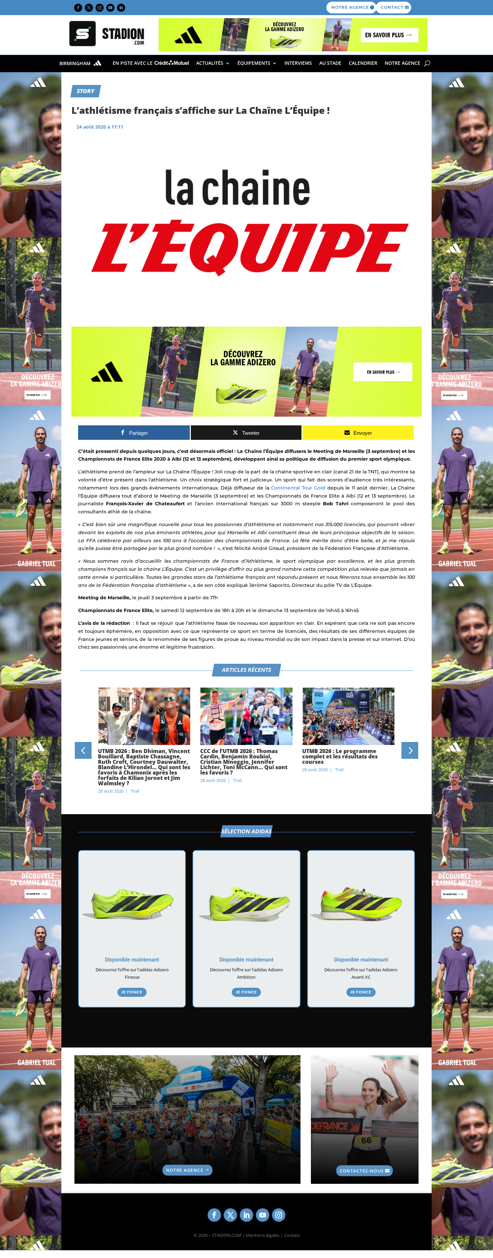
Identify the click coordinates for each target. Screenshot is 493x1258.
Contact (292, 1235)
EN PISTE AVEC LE (133, 63)
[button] (83, 750)
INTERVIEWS (298, 63)
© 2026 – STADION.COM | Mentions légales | (238, 1235)
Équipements (253, 63)
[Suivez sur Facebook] (78, 8)
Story (85, 90)
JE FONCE (132, 991)
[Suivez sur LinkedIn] (121, 8)
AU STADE (330, 63)
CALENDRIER (363, 63)
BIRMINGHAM (75, 63)
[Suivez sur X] (89, 8)
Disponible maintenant (132, 960)
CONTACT (392, 7)
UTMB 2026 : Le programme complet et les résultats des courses (340, 756)
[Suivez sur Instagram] (100, 8)
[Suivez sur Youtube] (110, 8)
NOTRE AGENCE (350, 7)
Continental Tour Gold (298, 488)
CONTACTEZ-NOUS (362, 1171)
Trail (135, 791)
